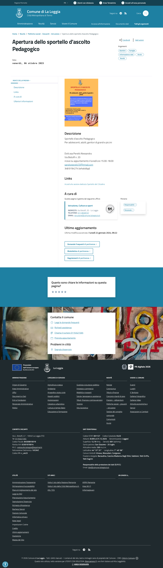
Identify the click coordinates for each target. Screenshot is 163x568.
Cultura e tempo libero (56, 407)
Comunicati (110, 419)
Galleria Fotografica (137, 396)
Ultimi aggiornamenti (20, 532)
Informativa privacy (20, 516)
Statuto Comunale (19, 513)
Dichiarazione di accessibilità (23, 486)
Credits (15, 528)
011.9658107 (83, 212)
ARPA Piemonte (88, 482)
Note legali (16, 520)
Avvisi (108, 423)
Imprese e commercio (85, 388)
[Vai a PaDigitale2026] (136, 367)
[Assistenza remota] (137, 558)
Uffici (14, 392)
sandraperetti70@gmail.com (79, 164)
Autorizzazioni (53, 400)
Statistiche (16, 536)
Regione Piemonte (20, 3)
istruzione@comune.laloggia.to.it (87, 215)
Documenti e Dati (19, 396)
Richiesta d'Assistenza (21, 505)
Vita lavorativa (82, 407)
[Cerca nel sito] (146, 13)
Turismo (80, 404)
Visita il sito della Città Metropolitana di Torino (66, 486)
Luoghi (132, 388)
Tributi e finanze (112, 392)
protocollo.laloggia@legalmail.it (29, 447)
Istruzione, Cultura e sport (80, 205)
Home (14, 33)
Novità (22, 33)
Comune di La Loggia (43, 11)
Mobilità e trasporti (84, 392)
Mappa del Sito (18, 539)
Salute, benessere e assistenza (89, 396)
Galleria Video (135, 400)
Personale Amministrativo (22, 404)
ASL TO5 (51, 490)
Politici (14, 407)
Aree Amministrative (20, 388)
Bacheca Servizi (18, 509)
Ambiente (51, 388)
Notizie (109, 384)
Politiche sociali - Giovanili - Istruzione (43, 33)
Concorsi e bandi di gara (115, 396)
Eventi (132, 384)
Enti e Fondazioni (19, 400)
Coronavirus (111, 388)
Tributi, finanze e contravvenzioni (90, 400)
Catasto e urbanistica (56, 404)
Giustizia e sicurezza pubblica (88, 384)
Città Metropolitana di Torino (39, 15)
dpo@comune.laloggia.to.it (98, 467)
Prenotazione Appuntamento (23, 497)
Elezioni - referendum (115, 400)
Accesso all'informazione (100, 23)
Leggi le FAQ (17, 493)
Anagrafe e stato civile (56, 392)
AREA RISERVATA (81, 564)
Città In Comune (128, 558)
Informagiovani (88, 490)
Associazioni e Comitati (139, 411)
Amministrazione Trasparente (23, 482)
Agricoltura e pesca (55, 384)
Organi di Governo (19, 384)
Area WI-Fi (86, 486)
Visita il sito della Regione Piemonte (62, 482)
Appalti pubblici (54, 396)
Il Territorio (134, 392)
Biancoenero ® (91, 561)
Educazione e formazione (57, 411)
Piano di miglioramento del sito (24, 490)
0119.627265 (20, 438)
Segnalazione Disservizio (22, 501)
